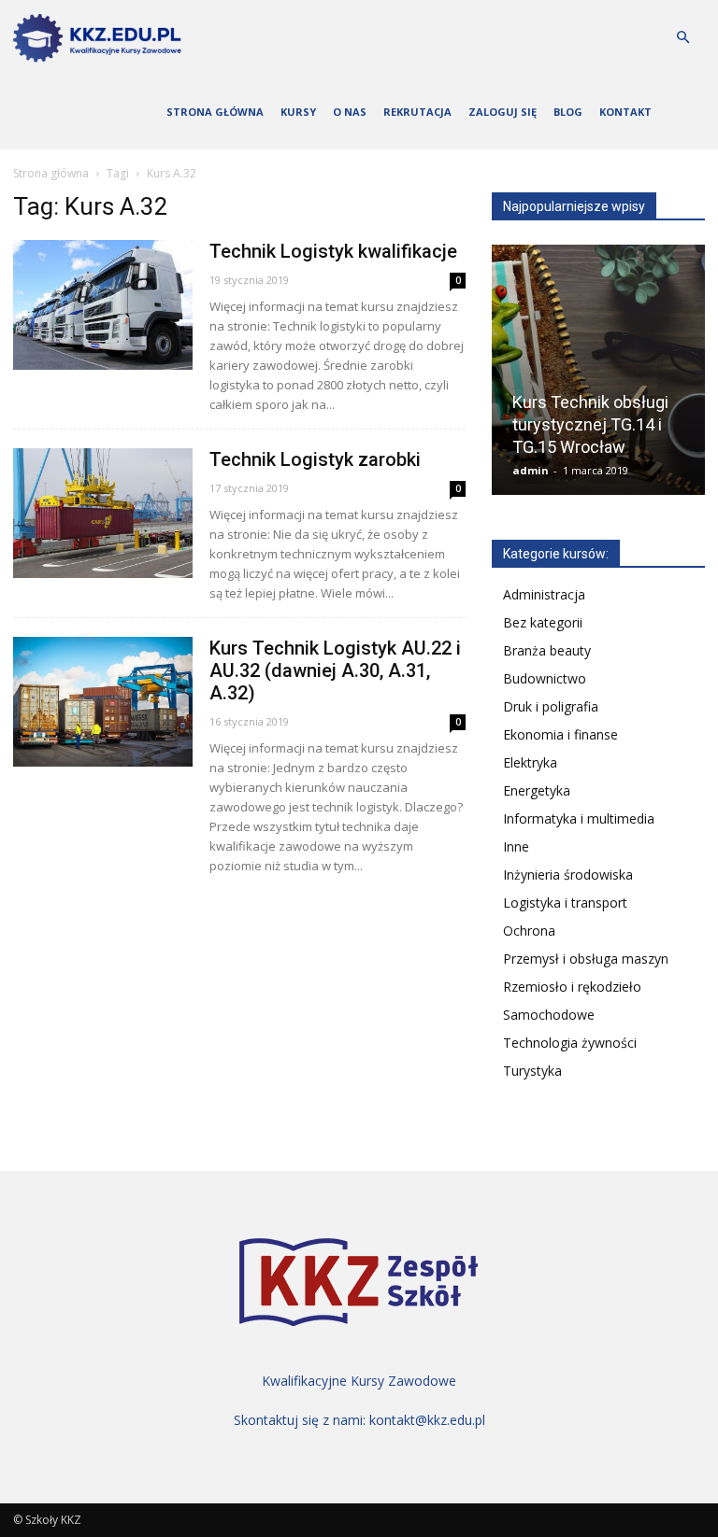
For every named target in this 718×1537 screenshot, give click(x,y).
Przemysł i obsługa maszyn (585, 958)
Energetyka (536, 790)
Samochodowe (549, 1014)
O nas (349, 112)
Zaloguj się (502, 112)
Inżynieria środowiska (568, 874)
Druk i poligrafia (550, 706)
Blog (567, 112)
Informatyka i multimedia (578, 818)
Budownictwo (544, 678)
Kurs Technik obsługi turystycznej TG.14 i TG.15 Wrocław (590, 424)
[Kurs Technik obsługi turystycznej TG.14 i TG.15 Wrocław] (598, 376)
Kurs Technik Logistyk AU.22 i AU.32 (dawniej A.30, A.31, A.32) (335, 670)
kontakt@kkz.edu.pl (427, 1420)
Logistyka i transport (565, 902)
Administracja (544, 594)
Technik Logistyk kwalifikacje (333, 251)
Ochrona (529, 930)
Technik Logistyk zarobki (315, 459)
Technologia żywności (570, 1042)
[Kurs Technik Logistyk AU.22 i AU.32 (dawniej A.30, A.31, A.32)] (103, 702)
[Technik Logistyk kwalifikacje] (103, 305)
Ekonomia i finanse (560, 734)
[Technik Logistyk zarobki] (103, 513)
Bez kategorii (542, 622)
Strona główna (215, 112)
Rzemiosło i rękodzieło (572, 986)
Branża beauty (547, 650)
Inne (516, 846)
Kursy (298, 112)
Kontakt (625, 112)
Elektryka (530, 762)
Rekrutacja (417, 112)
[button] (682, 38)
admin (530, 470)
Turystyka (532, 1070)
